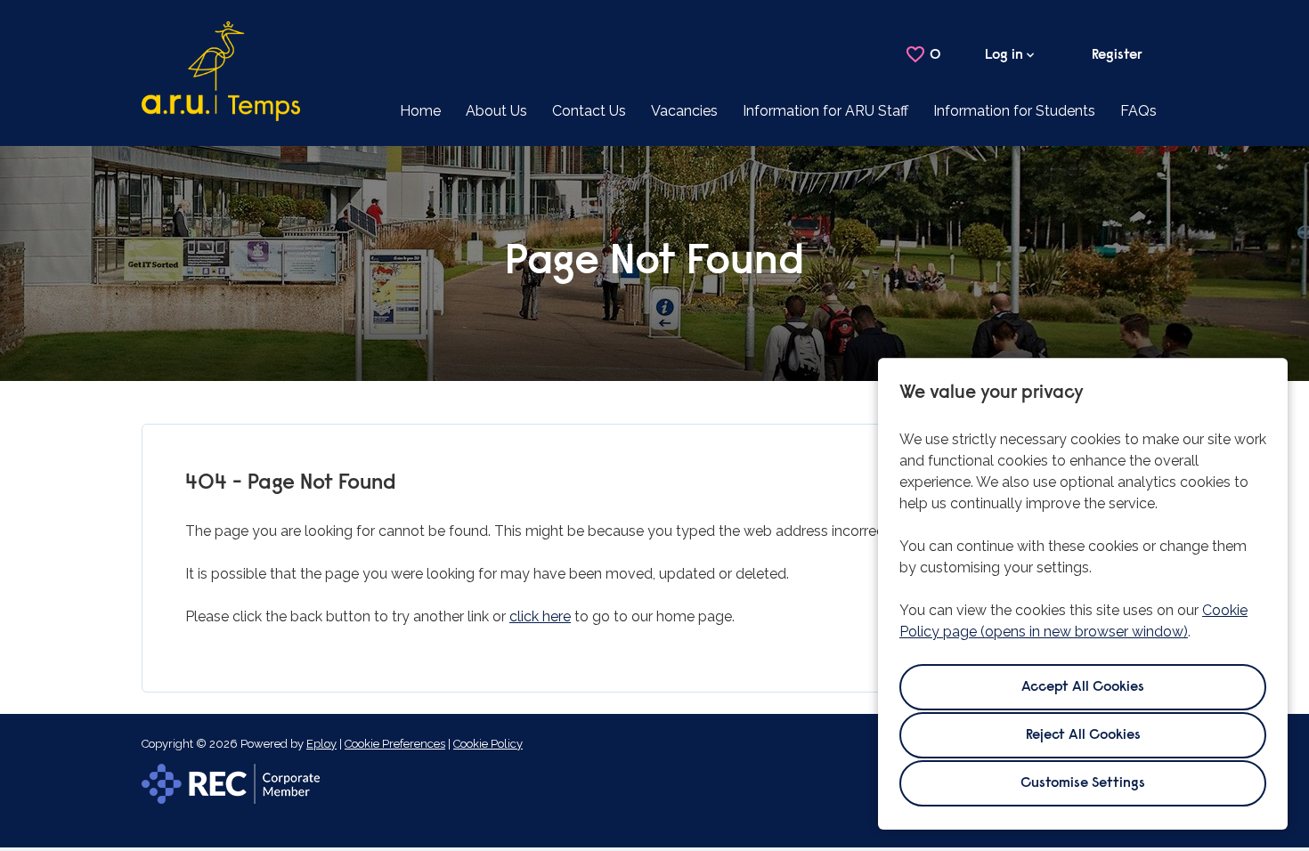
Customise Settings (1082, 783)
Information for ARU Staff (825, 110)
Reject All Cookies (1083, 735)
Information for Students (1014, 110)
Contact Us (589, 110)
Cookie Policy (488, 743)
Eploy (321, 743)
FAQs (1138, 110)
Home (420, 110)
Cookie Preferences (395, 743)
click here (540, 616)
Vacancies (684, 110)
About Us (496, 110)
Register (1117, 55)
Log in (1004, 55)
